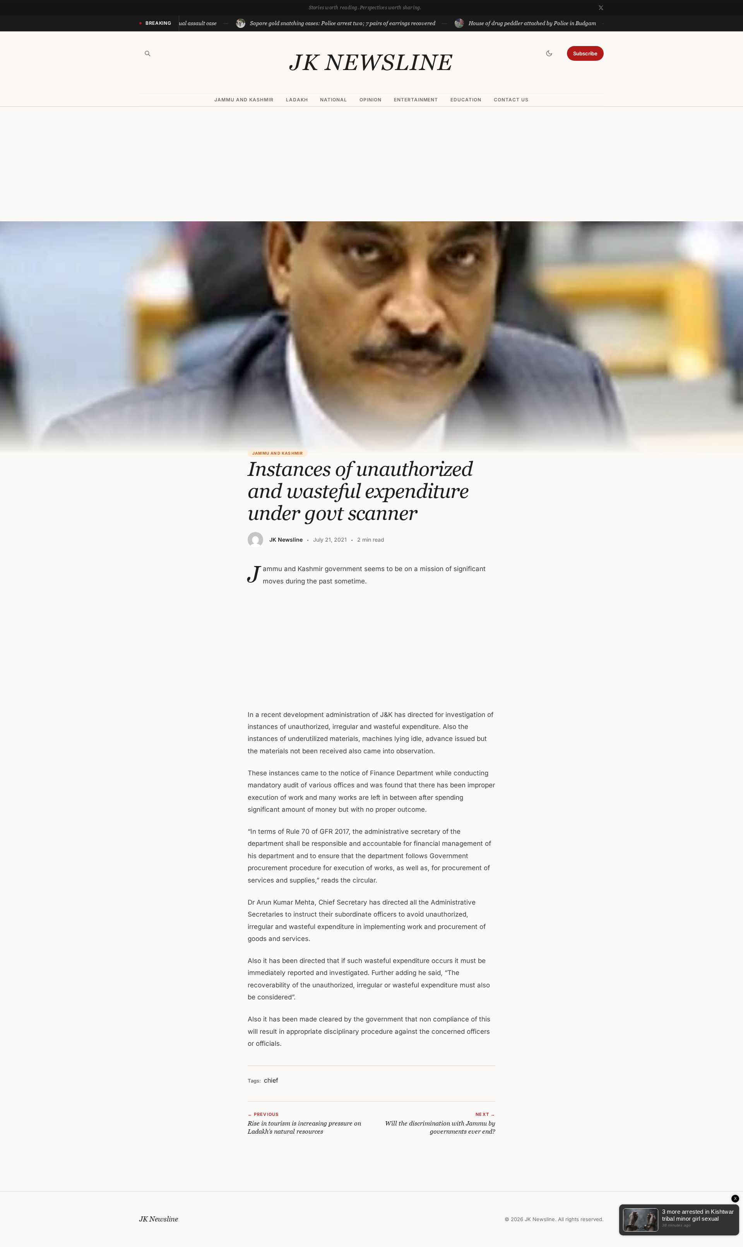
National (333, 100)
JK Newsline (371, 62)
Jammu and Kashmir (243, 100)
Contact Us (511, 100)
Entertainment (416, 100)
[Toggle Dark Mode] (549, 53)
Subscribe (585, 53)
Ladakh (297, 100)
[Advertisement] (371, 164)
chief (271, 1080)
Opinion (371, 100)
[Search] (147, 53)
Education (465, 100)
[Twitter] (601, 7)
